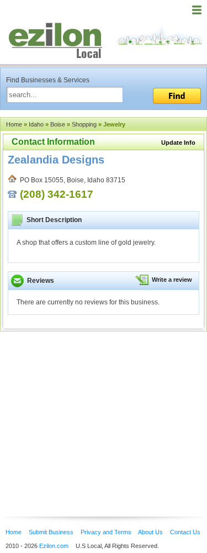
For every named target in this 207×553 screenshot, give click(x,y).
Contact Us (185, 532)
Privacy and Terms (106, 532)
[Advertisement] (88, 407)
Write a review (172, 279)
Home (14, 124)
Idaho (36, 124)
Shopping (84, 124)
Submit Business (51, 532)
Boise (57, 124)
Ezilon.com (53, 546)
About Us (150, 532)
